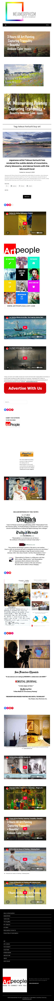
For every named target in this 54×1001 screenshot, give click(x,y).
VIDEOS (5, 958)
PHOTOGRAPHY (7, 947)
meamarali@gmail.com (32, 381)
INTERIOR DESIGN (7, 952)
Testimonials (6, 919)
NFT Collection (7, 924)
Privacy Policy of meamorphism (11, 933)
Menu (47, 25)
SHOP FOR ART (7, 961)
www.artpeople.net (34, 983)
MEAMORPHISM (7, 916)
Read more (27, 196)
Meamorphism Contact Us (10, 930)
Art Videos (6, 927)
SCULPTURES (6, 949)
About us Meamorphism (9, 913)
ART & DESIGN (7, 944)
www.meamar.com (28, 748)
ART (4, 941)
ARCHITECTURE (7, 955)
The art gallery (7, 921)
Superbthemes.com (27, 999)
